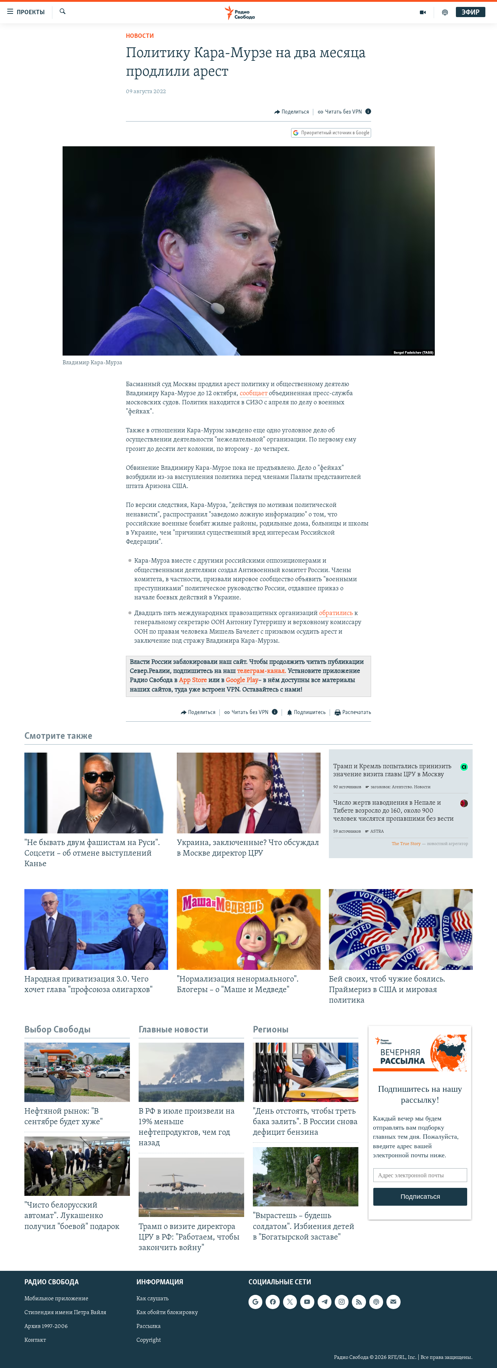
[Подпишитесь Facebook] (272, 1302)
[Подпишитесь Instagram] (342, 1302)
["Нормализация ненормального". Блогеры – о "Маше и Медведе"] (249, 929)
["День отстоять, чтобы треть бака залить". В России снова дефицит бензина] (305, 1072)
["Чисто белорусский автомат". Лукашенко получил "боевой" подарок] (77, 1166)
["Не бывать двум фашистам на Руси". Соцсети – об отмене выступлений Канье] (96, 793)
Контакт (35, 1340)
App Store (193, 680)
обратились (336, 613)
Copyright (148, 1340)
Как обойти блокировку (167, 1313)
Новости (140, 36)
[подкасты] (445, 12)
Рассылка (148, 1326)
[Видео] (423, 12)
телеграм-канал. (261, 671)
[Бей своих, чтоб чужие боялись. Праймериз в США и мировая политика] (401, 929)
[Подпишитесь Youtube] (307, 1302)
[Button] (291, 112)
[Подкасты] (376, 1302)
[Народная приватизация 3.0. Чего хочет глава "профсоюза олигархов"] (96, 929)
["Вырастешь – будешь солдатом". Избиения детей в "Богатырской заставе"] (305, 1176)
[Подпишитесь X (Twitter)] (290, 1302)
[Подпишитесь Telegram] (324, 1302)
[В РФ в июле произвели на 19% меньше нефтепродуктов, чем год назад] (191, 1072)
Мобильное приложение (56, 1299)
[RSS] (359, 1302)
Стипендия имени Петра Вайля (65, 1313)
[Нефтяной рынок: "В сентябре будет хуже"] (77, 1072)
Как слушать (152, 1299)
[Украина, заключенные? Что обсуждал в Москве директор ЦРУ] (249, 793)
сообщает (254, 393)
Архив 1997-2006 (46, 1326)
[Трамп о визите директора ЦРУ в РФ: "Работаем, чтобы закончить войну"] (191, 1187)
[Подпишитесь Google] (255, 1302)
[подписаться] (393, 1302)
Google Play (242, 680)
